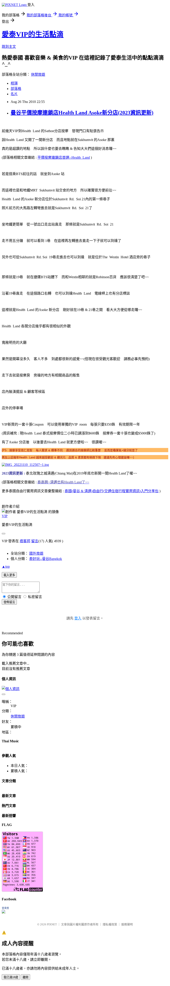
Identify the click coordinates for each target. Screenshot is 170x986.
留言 (34, 541)
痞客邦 (25, 541)
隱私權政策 (110, 924)
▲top (6, 566)
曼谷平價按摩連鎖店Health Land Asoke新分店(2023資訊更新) (82, 113)
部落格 (16, 89)
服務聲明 (127, 924)
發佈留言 (9, 602)
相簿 (14, 83)
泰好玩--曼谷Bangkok (45, 559)
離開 (25, 977)
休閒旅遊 (38, 74)
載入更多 (9, 575)
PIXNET (52, 924)
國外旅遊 (36, 553)
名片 (14, 94)
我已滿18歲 (11, 977)
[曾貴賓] (3, 912)
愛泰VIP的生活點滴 (33, 34)
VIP (5, 516)
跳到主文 (9, 46)
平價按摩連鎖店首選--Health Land (63, 157)
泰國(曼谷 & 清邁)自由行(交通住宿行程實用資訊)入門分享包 (111, 491)
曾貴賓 (5, 908)
